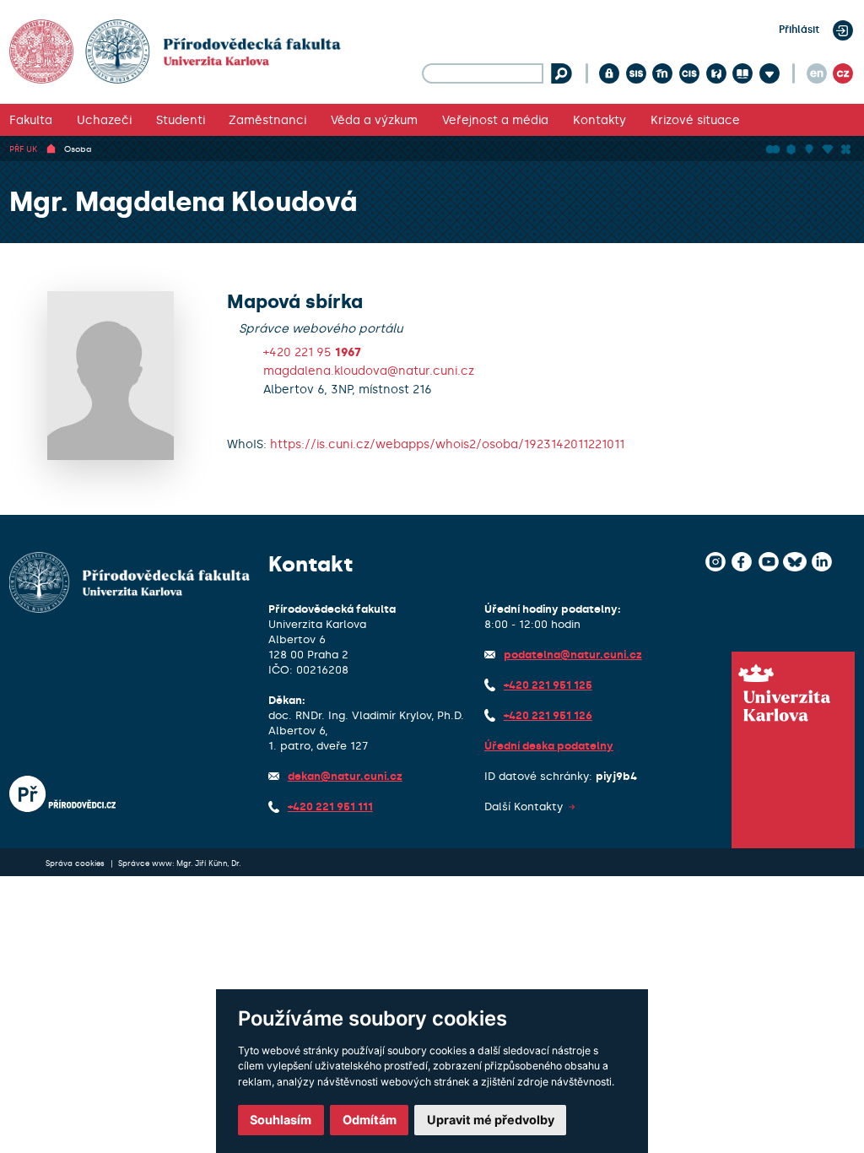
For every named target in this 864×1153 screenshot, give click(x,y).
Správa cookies (76, 863)
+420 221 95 (312, 352)
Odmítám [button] (370, 1119)
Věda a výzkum (374, 119)
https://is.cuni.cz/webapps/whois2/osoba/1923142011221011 (447, 444)
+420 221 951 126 (548, 715)
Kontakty (599, 119)
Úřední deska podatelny (548, 745)
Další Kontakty (523, 806)
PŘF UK (23, 148)
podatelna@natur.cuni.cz (573, 654)
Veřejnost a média (495, 119)
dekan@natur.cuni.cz (345, 776)
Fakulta (30, 119)
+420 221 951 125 (548, 685)
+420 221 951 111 (330, 806)
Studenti (180, 119)
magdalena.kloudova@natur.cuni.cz (368, 370)
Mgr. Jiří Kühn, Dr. (208, 863)
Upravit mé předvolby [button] (490, 1119)
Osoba (78, 148)
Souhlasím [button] (280, 1119)
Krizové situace (695, 119)
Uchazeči (104, 119)
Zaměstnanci (267, 119)
